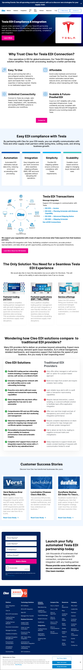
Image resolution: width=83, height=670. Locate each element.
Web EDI (23, 612)
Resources (49, 10)
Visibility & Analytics (11, 633)
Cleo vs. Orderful (52, 618)
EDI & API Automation (12, 614)
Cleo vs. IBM (53, 609)
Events (73, 638)
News (72, 642)
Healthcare (41, 622)
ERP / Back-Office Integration (26, 637)
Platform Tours (64, 632)
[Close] (80, 662)
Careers (73, 616)
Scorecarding (9, 651)
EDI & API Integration (27, 609)
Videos (64, 640)
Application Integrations (41, 634)
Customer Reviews (74, 619)
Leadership (74, 609)
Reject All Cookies (61, 662)
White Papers (64, 644)
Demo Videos (64, 624)
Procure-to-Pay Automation (25, 633)
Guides (64, 628)
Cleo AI (30, 10)
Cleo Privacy (18, 664)
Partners (41, 10)
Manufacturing (42, 607)
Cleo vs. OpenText (53, 613)
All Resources (65, 606)
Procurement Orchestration (10, 642)
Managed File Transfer (27, 616)
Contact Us (74, 645)
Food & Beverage (43, 615)
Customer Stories (65, 614)
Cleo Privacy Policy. (10, 575)
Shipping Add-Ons (42, 639)
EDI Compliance (25, 651)
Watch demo (65, 10)
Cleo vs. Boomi (54, 605)
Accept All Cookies (62, 666)
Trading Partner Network (10, 622)
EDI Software (24, 605)
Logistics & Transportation (42, 611)
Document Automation (12, 627)
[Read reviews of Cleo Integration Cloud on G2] (19, 593)
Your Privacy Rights (62, 658)
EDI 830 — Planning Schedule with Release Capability (61, 212)
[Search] (54, 10)
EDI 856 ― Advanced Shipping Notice (59, 216)
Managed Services (11, 630)
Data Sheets (64, 619)
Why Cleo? (35, 10)
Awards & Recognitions (75, 629)
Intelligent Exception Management (11, 637)
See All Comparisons (54, 632)
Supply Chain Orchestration (25, 623)
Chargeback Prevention (9, 647)
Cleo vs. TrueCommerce (54, 627)
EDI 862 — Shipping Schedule (56, 219)
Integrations (24, 10)
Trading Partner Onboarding (10, 618)
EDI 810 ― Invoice (52, 208)
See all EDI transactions (52, 222)
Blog (63, 610)
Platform (9, 10)
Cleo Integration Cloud (10, 606)
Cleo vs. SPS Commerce (54, 622)
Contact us (76, 10)
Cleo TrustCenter (74, 634)
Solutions (15, 10)
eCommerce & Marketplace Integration (28, 642)
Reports (64, 636)
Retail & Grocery (42, 619)
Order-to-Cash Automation (25, 628)
